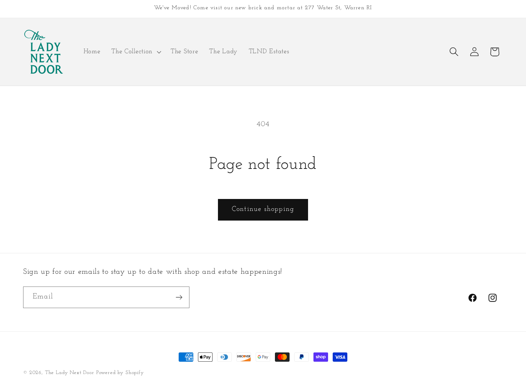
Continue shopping (263, 209)
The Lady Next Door (69, 372)
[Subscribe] (179, 297)
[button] (135, 51)
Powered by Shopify (120, 372)
